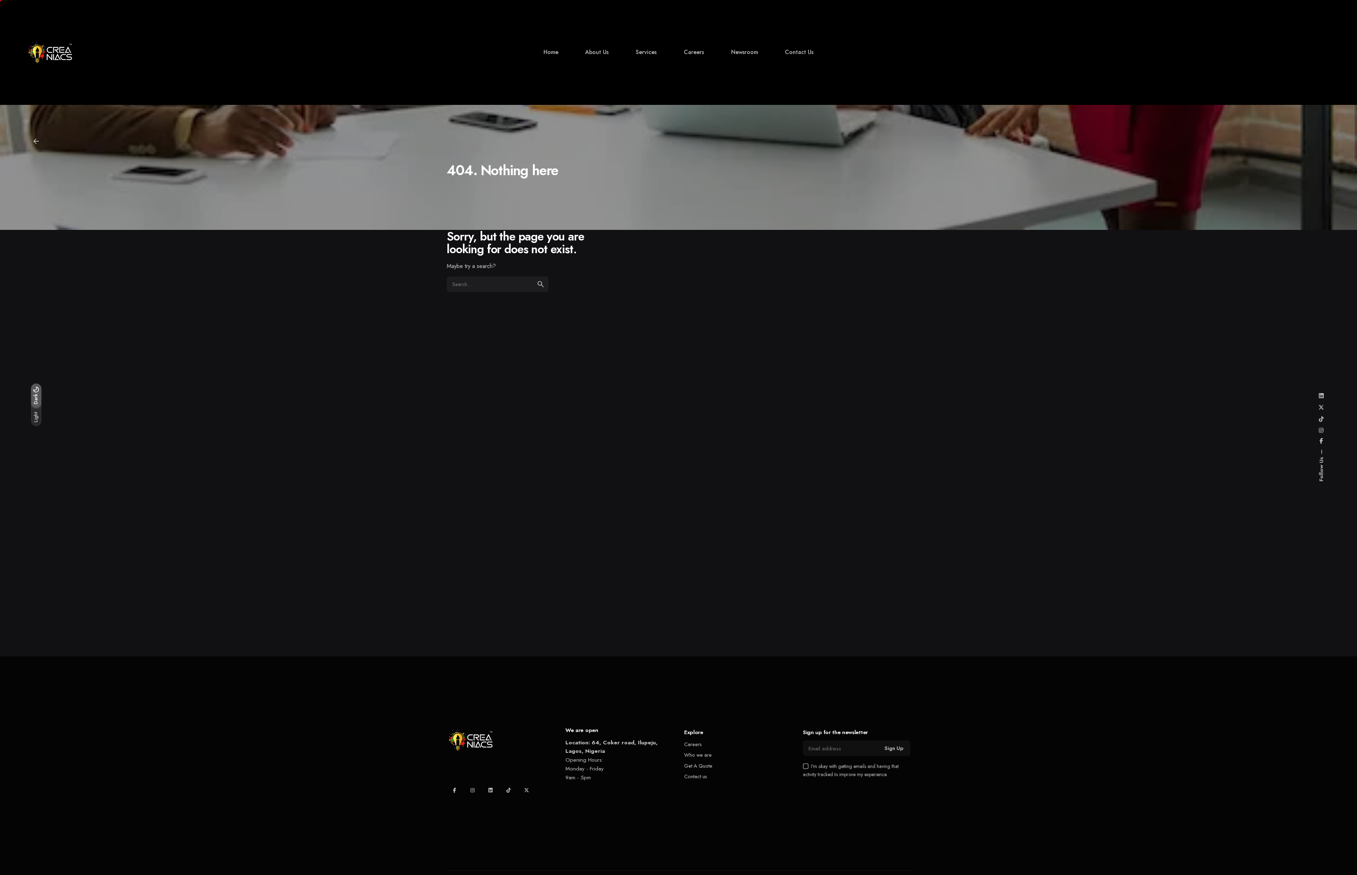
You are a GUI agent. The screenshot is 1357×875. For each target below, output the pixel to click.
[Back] (36, 141)
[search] (540, 284)
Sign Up (894, 748)
